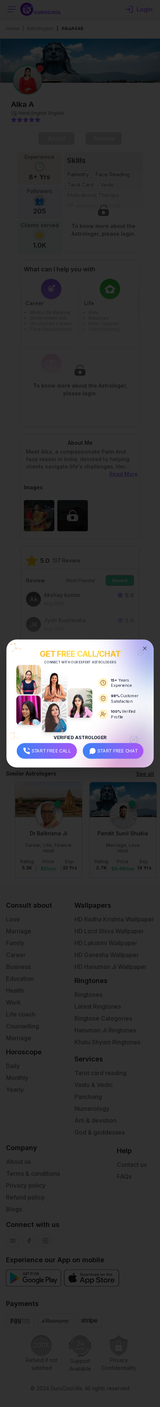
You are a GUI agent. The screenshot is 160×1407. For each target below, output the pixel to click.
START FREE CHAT (117, 750)
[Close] (145, 648)
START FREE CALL (51, 750)
